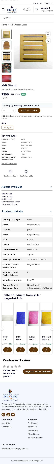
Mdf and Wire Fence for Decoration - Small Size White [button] (7, 338)
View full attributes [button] (9, 164)
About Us (6, 423)
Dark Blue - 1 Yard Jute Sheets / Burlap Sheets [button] (20, 338)
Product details (12, 211)
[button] (48, 3)
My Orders (32, 427)
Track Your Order (35, 438)
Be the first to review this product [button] (18, 89)
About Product (12, 186)
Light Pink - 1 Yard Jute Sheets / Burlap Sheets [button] (33, 338)
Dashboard (33, 423)
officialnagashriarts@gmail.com (15, 448)
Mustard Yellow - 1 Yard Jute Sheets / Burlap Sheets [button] (46, 338)
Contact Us (6, 427)
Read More (44, 409)
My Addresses (34, 434)
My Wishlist (33, 430)
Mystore (39, 461)
